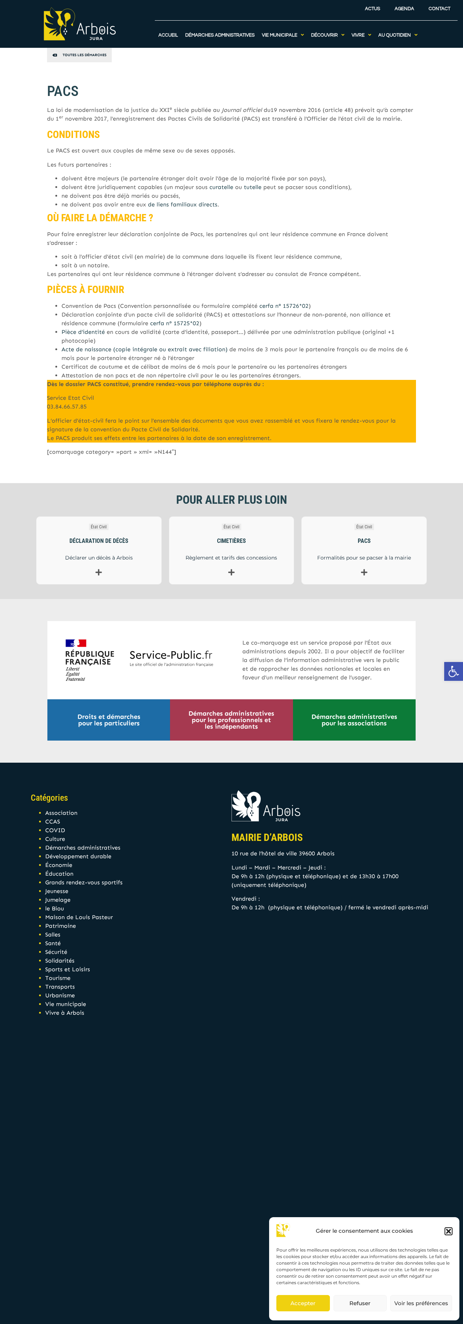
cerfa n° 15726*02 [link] (284, 305)
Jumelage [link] (58, 899)
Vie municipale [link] (65, 1004)
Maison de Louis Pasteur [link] (79, 917)
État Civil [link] (99, 526)
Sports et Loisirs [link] (67, 969)
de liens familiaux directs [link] (182, 204)
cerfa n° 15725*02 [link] (174, 323)
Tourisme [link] (58, 978)
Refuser (359, 1303)
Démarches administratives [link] (82, 847)
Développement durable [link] (78, 856)
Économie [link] (58, 865)
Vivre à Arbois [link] (64, 1012)
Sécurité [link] (56, 951)
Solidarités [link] (60, 960)
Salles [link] (52, 934)
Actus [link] (372, 9)
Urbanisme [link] (60, 995)
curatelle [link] (221, 187)
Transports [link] (60, 986)
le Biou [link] (54, 908)
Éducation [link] (59, 873)
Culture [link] (55, 838)
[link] (453, 671)
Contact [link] (439, 9)
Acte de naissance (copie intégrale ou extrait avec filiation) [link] (144, 349)
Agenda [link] (404, 9)
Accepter (302, 1303)
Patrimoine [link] (60, 925)
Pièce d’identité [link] (83, 331)
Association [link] (61, 812)
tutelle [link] (253, 187)
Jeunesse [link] (56, 891)
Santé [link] (53, 943)
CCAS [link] (52, 821)
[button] (448, 1231)
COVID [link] (55, 830)
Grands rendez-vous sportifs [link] (84, 882)
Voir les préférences (421, 1303)
